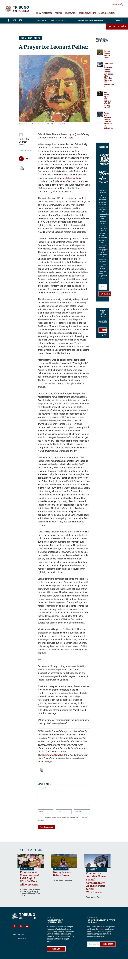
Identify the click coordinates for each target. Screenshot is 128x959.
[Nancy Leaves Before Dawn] (100, 52)
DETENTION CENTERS (92, 869)
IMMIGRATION (60, 869)
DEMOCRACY (26, 869)
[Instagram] (14, 20)
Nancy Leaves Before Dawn (107, 54)
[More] (27, 158)
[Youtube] (20, 20)
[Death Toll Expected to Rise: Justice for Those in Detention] (100, 114)
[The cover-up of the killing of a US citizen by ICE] (100, 93)
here (70, 137)
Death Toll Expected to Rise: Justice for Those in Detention (108, 120)
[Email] (21, 158)
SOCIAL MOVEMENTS (30, 38)
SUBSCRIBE (106, 294)
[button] (117, 4)
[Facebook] (8, 20)
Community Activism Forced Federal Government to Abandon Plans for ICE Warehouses (109, 75)
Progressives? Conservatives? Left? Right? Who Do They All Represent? (29, 878)
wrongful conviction (70, 178)
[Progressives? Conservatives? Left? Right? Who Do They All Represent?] (31, 861)
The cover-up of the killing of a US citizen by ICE (107, 99)
